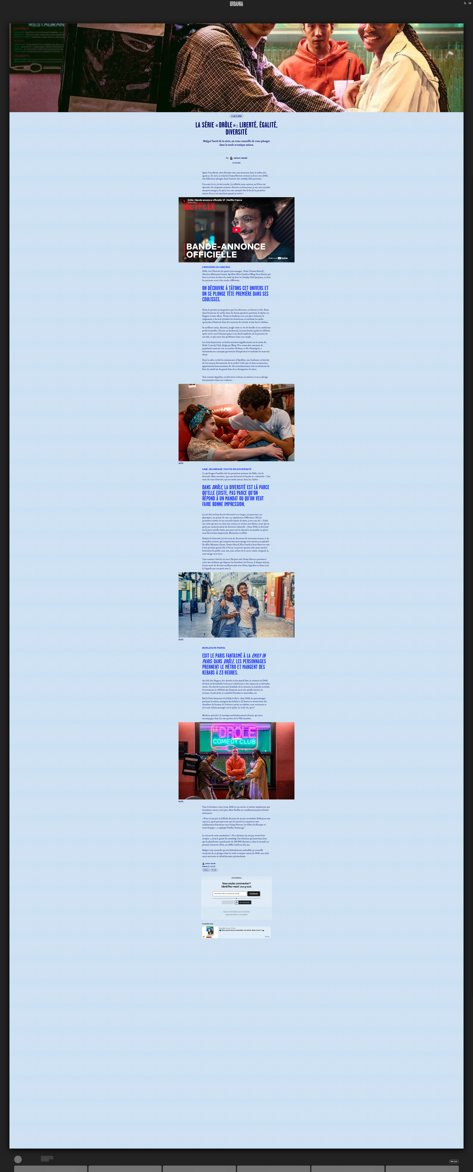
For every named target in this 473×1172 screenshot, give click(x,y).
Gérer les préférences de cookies (236, 609)
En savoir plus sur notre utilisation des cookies (236, 612)
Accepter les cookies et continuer (236, 605)
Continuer (250, 582)
